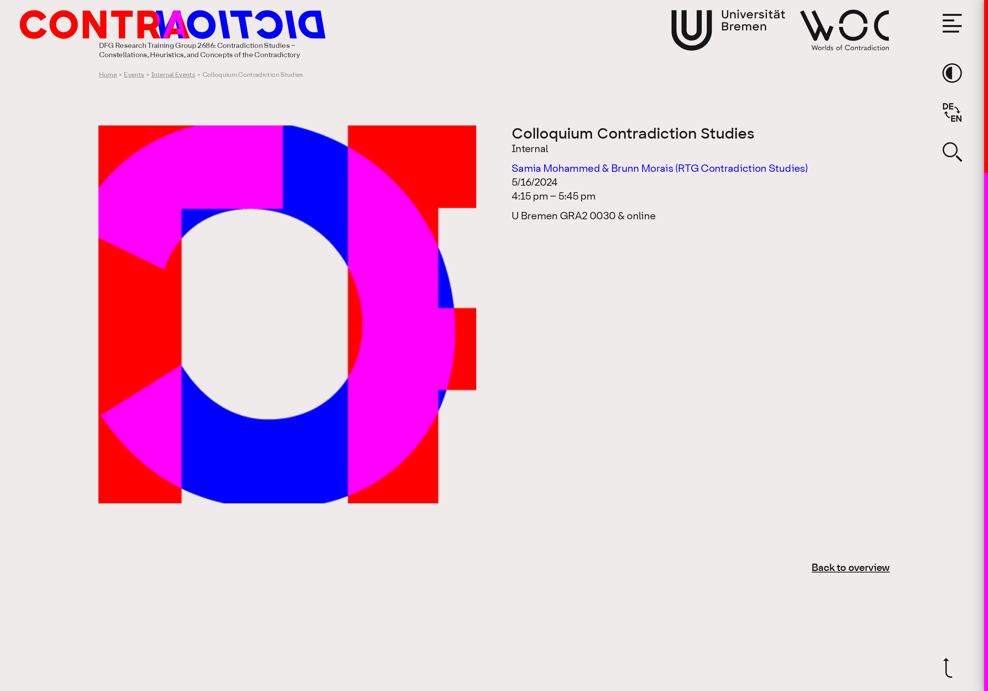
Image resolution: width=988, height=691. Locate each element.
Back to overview (851, 568)
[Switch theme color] (952, 72)
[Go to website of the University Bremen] (728, 30)
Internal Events (173, 75)
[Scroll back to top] (952, 667)
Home (108, 75)
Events (134, 75)
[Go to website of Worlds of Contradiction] (844, 30)
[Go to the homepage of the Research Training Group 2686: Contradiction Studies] (142, 24)
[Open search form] (952, 151)
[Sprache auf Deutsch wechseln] (952, 112)
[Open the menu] (952, 23)
